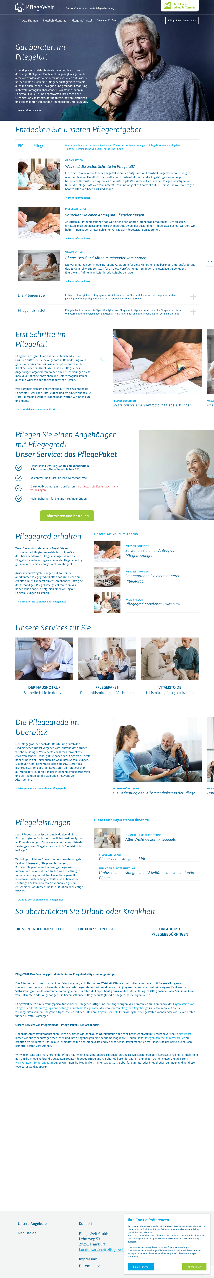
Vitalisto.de (27, 1233)
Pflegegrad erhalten (48, 536)
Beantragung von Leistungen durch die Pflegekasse (67, 1052)
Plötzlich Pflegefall (54, 20)
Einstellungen (141, 1266)
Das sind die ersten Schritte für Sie (37, 409)
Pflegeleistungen (43, 822)
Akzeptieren (194, 1266)
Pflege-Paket (183, 1078)
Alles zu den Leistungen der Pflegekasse (40, 899)
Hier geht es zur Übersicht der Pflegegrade (42, 788)
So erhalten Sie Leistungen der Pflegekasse (42, 601)
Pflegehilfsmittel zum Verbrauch (165, 1082)
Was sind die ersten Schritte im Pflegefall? (100, 166)
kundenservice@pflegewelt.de (104, 1249)
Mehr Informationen (29, 110)
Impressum (88, 1259)
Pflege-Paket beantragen (182, 20)
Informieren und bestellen (67, 516)
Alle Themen (30, 20)
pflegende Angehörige (134, 1052)
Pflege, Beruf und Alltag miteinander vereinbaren (105, 258)
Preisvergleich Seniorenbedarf (34, 1107)
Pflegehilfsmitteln (107, 1056)
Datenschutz (89, 1266)
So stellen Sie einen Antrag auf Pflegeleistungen (104, 215)
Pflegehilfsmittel (81, 20)
